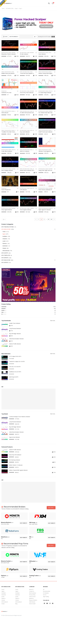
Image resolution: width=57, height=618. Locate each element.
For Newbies (46, 593)
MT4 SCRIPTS (4, 253)
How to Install (32, 603)
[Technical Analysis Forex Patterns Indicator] (4, 418)
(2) (28, 312)
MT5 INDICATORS (5, 260)
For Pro (44, 594)
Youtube (47, 603)
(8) (28, 310)
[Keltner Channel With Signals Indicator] (4, 471)
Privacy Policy (32, 594)
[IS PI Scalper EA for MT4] (4, 358)
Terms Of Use (32, 596)
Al (43, 589)
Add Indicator (32, 602)
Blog (16, 603)
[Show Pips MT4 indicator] (4, 456)
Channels (50, 111)
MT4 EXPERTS (4, 257)
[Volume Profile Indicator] (4, 345)
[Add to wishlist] (17, 52)
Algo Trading (46, 596)
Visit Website (23, 523)
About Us (31, 589)
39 (48, 219)
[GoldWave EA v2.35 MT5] (4, 373)
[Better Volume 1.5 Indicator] (4, 466)
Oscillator (5, 236)
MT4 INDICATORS (9, 8)
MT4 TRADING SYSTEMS (7, 227)
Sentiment (5, 246)
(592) (28, 306)
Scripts (3, 603)
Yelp (53, 603)
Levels (49, 52)
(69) (28, 308)
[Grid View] (52, 36)
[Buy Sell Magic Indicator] (4, 335)
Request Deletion (33, 600)
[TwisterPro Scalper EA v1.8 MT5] (4, 363)
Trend (2, 71)
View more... (53, 320)
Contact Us (31, 591)
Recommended (46, 591)
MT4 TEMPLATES (5, 255)
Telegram (50, 603)
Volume (4, 248)
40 (51, 219)
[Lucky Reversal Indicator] (4, 330)
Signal (16, 8)
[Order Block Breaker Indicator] (4, 340)
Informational (33, 91)
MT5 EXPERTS (4, 262)
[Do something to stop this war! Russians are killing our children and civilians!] (3, 3)
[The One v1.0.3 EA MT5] (4, 368)
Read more (16, 42)
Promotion (3, 91)
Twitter (44, 603)
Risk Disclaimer (32, 593)
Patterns (13, 52)
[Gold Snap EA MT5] (4, 378)
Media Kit (31, 598)
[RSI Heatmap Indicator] (4, 461)
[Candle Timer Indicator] (4, 324)
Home (3, 8)
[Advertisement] (28, 399)
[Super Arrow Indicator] (4, 438)
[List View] (54, 36)
